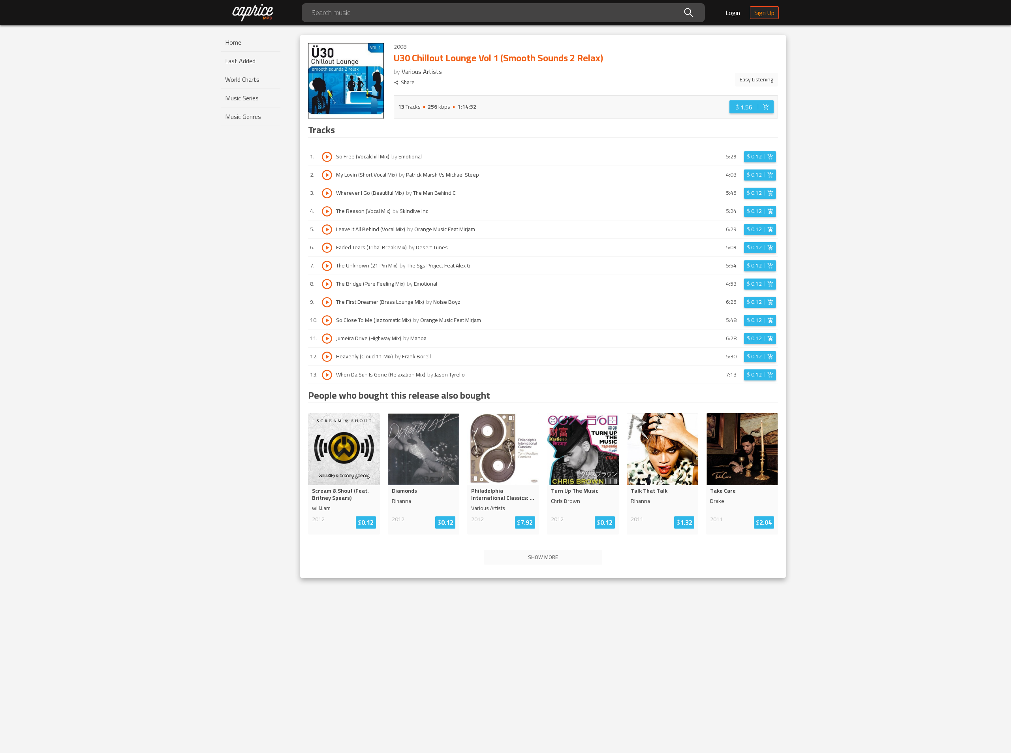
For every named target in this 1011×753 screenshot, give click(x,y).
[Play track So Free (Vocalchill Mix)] (327, 156)
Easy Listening (756, 79)
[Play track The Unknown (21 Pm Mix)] (327, 265)
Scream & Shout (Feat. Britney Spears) (340, 494)
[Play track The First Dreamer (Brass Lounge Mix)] (327, 302)
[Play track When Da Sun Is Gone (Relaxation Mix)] (327, 374)
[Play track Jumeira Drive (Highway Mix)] (327, 338)
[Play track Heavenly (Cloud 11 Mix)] (327, 356)
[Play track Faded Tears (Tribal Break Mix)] (327, 247)
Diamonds (404, 490)
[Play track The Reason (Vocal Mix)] (327, 211)
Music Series (242, 98)
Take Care (723, 490)
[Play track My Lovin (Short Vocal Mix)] (327, 175)
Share (408, 82)
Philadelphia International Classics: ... (502, 494)
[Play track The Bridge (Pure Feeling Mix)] (327, 284)
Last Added (240, 61)
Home (233, 42)
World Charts (242, 79)
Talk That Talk (649, 490)
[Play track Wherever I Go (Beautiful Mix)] (327, 193)
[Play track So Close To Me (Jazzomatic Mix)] (327, 320)
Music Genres (243, 116)
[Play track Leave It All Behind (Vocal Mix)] (327, 229)
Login (732, 13)
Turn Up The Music (574, 490)
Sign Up (764, 13)
